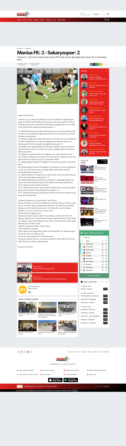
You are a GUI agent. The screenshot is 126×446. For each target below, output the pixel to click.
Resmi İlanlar (61, 20)
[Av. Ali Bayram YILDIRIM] (84, 151)
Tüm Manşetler (46, 374)
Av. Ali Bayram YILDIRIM (96, 149)
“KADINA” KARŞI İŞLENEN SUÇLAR (97, 152)
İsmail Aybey (93, 83)
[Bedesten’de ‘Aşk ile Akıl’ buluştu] (27, 325)
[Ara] (106, 20)
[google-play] (70, 380)
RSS (20, 386)
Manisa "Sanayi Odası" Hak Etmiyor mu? (97, 94)
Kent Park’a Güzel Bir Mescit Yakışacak (98, 86)
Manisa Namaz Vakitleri (72, 370)
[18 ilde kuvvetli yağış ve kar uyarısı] (67, 307)
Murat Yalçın (32, 288)
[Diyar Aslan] (84, 143)
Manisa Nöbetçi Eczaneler (26, 370)
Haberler (20, 48)
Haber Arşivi (92, 374)
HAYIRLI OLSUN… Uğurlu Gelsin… (97, 111)
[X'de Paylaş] (94, 64)
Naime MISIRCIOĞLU (95, 108)
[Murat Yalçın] (22, 289)
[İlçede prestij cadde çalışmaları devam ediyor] (67, 325)
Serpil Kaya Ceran (95, 116)
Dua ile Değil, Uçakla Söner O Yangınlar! (97, 136)
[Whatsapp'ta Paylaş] (97, 64)
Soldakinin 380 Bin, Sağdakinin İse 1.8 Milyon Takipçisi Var (97, 144)
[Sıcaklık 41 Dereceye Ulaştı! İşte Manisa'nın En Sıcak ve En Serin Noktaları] (47, 307)
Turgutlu (36, 20)
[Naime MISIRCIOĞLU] (84, 110)
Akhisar (30, 20)
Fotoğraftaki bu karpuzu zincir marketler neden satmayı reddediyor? (96, 103)
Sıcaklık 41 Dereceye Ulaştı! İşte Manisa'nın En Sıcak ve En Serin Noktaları (47, 315)
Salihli (42, 20)
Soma (54, 20)
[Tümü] (107, 71)
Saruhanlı (48, 20)
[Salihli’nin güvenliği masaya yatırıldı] (27, 307)
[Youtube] (27, 352)
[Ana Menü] (108, 20)
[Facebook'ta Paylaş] (91, 64)
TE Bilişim (106, 386)
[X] (21, 352)
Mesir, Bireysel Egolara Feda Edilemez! (98, 127)
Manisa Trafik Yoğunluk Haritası (97, 370)
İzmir (24, 20)
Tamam (75, 390)
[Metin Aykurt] (84, 135)
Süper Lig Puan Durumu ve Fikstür (28, 374)
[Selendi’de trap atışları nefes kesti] (47, 325)
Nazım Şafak (93, 99)
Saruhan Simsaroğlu (96, 91)
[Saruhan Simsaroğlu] (84, 93)
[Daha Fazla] (100, 64)
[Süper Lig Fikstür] (107, 282)
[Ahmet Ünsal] (84, 126)
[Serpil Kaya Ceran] (84, 118)
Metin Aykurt (93, 133)
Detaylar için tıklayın (94, 275)
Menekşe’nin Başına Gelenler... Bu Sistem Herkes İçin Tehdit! (98, 78)
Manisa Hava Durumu (49, 370)
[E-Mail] (29, 292)
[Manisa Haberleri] (23, 14)
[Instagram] (24, 352)
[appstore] (55, 380)
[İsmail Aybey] (84, 85)
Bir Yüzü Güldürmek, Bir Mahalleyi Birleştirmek (96, 119)
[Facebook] (18, 352)
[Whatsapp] (31, 352)
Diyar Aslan (93, 141)
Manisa (19, 20)
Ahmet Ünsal (93, 124)
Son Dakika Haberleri (71, 374)
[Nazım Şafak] (84, 101)
